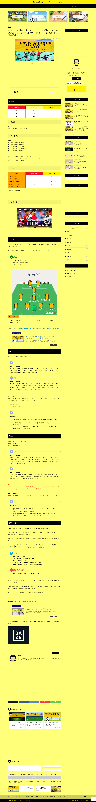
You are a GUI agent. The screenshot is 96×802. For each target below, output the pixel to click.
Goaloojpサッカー (71, 273)
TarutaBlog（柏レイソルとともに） (48, 2)
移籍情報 (77, 249)
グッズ (77, 231)
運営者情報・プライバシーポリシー (16, 800)
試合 (9, 27)
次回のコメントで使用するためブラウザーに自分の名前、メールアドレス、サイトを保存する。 (34, 774)
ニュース (77, 238)
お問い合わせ (27, 800)
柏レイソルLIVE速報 (72, 270)
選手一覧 (77, 256)
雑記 (77, 260)
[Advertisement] (34, 75)
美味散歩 (69, 276)
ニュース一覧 (77, 242)
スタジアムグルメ (77, 235)
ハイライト (77, 245)
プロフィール (56, 6)
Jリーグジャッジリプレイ (77, 228)
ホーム (22, 6)
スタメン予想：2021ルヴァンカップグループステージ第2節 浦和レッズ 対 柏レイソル (37, 328)
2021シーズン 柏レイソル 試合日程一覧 (25, 601)
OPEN (52, 91)
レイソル (39, 6)
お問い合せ (73, 6)
